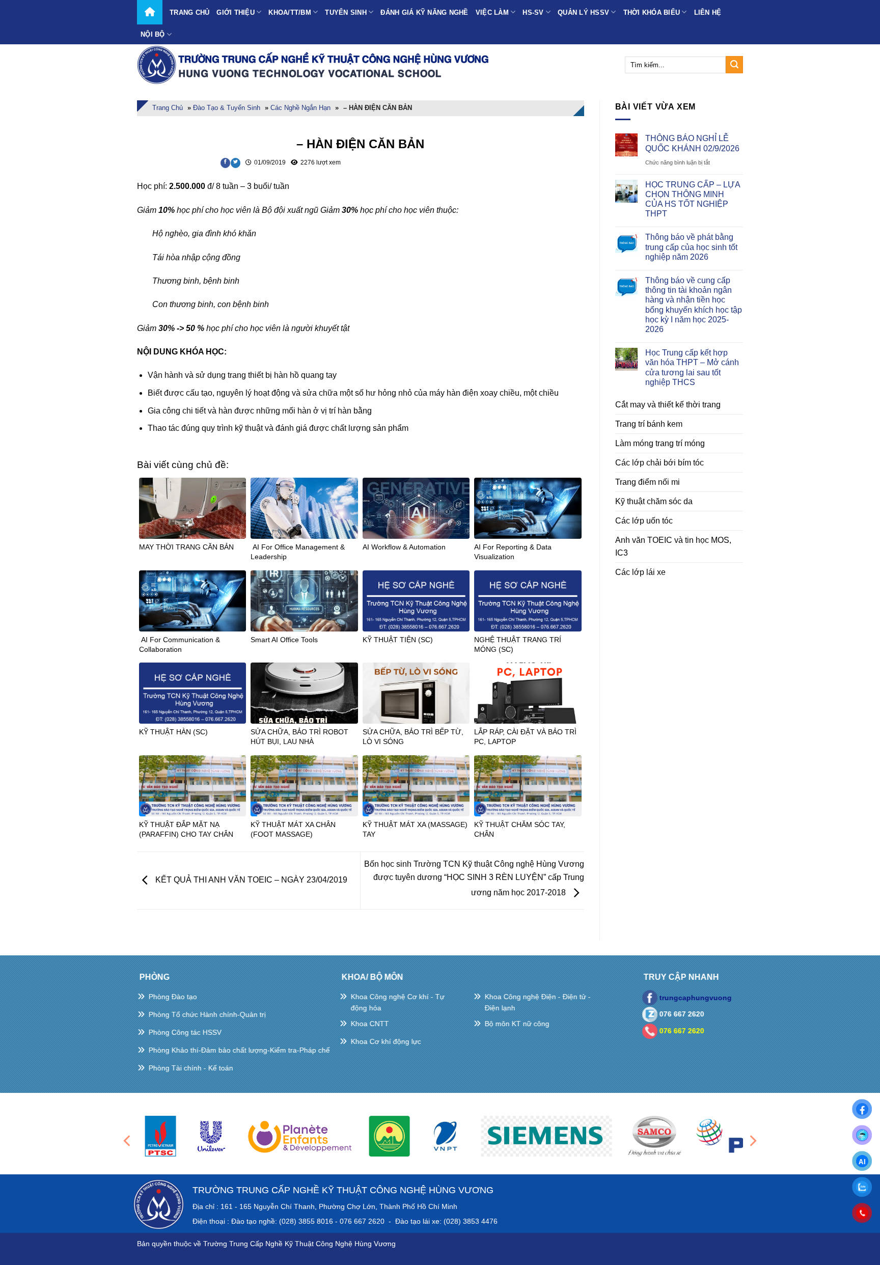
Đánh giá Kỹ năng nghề (424, 12)
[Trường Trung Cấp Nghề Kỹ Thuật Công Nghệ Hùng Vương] (315, 64)
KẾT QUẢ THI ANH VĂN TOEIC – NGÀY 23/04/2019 (250, 879)
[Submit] (734, 64)
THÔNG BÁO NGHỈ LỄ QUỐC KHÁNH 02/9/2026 (692, 143)
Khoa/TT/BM (289, 12)
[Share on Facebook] (225, 163)
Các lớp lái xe (640, 572)
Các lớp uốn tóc (644, 520)
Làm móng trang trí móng (660, 443)
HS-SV (532, 12)
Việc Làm (492, 12)
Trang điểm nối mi (647, 482)
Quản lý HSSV (583, 12)
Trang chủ (189, 12)
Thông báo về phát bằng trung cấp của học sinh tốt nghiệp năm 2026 (691, 247)
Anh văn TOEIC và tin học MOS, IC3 (673, 546)
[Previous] (128, 1140)
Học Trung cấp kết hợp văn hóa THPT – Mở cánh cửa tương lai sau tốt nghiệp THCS (692, 367)
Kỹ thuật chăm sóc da (654, 501)
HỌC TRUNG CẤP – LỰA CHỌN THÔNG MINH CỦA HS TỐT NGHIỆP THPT (692, 199)
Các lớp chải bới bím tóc (659, 462)
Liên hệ (708, 12)
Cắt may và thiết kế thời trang (668, 404)
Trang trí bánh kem (648, 424)
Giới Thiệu (235, 12)
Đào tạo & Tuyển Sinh (226, 108)
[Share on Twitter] (235, 163)
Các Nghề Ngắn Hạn (300, 108)
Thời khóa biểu (651, 12)
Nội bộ (153, 34)
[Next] (752, 1140)
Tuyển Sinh (346, 12)
